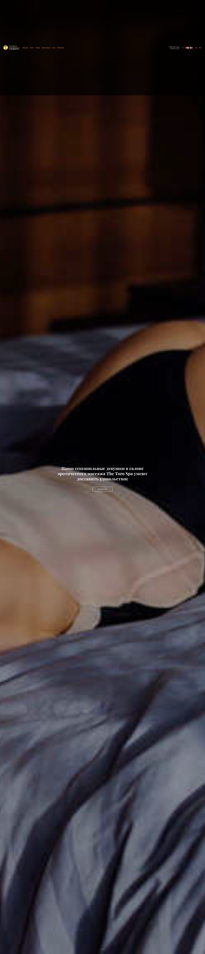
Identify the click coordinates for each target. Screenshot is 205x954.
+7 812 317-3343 (173, 47)
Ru (197, 48)
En (200, 48)
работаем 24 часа (174, 48)
